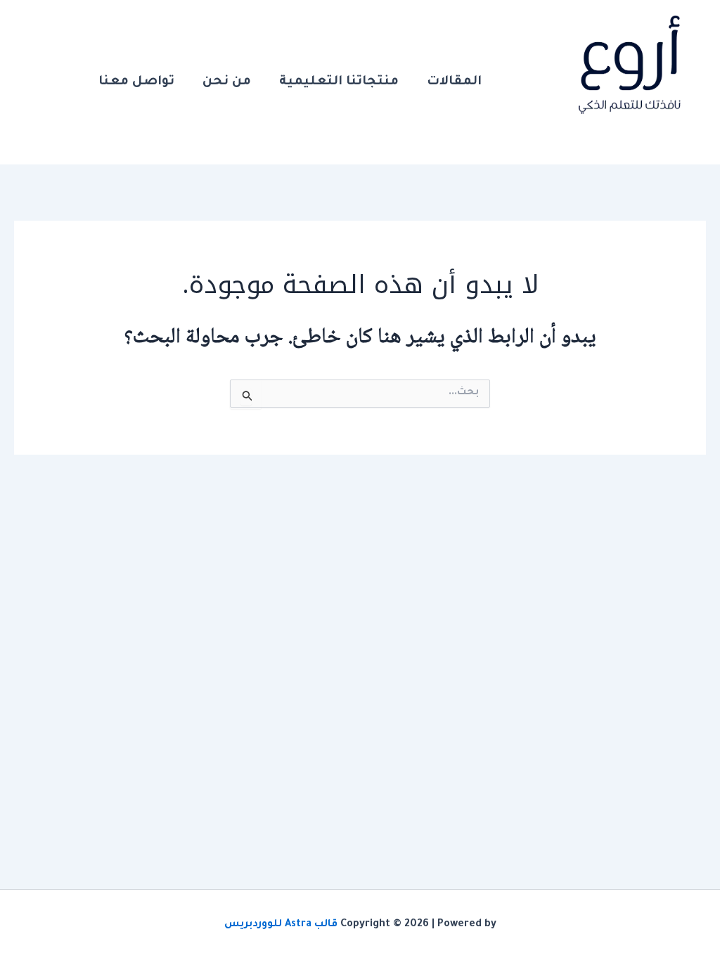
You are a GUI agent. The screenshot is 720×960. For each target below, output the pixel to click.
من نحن (226, 82)
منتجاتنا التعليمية (339, 82)
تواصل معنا (136, 82)
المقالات (454, 82)
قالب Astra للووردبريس (281, 924)
